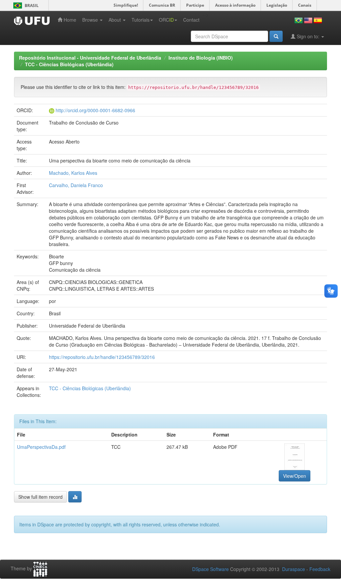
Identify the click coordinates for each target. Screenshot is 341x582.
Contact (191, 19)
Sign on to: (308, 36)
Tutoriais (141, 19)
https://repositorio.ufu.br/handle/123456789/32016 (102, 357)
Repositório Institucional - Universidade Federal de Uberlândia (90, 57)
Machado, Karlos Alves (73, 172)
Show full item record (40, 496)
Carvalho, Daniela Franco (76, 185)
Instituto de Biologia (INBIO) (201, 57)
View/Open (294, 475)
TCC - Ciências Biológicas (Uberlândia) (69, 64)
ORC (166, 19)
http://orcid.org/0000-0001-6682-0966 (95, 110)
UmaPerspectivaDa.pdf (41, 446)
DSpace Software (210, 569)
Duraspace (293, 569)
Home (69, 19)
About (115, 19)
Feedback (319, 569)
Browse (90, 19)
